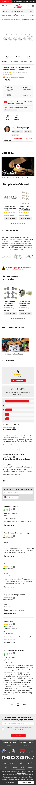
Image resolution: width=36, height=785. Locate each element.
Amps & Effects (13, 15)
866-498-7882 (9, 742)
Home (4, 20)
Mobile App (31, 753)
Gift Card (4, 753)
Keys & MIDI (25, 15)
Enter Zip (25, 95)
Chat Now (28, 138)
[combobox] (11, 497)
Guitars (4, 15)
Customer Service (13, 753)
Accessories (11, 20)
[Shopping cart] (33, 6)
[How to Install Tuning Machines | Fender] (18, 166)
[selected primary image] (18, 37)
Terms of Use (16, 779)
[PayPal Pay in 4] (7, 110)
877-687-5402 (26, 742)
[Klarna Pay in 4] (14, 110)
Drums (32, 15)
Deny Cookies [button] (10, 782)
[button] (18, 230)
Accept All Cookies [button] (26, 782)
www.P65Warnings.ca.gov (19, 269)
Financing (22, 753)
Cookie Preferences (27, 779)
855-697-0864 (17, 138)
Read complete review (11, 445)
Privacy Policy (21, 773)
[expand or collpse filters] (32, 481)
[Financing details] (31, 101)
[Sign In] (28, 6)
